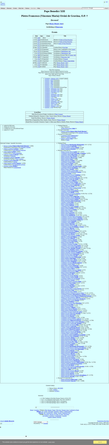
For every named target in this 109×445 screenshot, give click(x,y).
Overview (46, 414)
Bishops (3, 8)
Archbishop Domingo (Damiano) (71, 281)
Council (73, 49)
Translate (45, 423)
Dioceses (9, 8)
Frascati (66, 59)
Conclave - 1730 (49, 107)
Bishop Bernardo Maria (70, 336)
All (42, 411)
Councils (64, 416)
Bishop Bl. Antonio (67, 356)
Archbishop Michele (69, 167)
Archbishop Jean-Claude (70, 206)
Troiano (71, 363)
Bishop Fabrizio (67, 159)
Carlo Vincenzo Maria (71, 288)
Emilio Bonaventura (68, 128)
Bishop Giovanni (68, 238)
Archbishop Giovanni (73, 153)
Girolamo (11, 160)
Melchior (69, 237)
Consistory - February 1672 (51, 78)
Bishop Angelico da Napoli (70, 324)
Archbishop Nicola (69, 241)
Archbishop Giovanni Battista (72, 219)
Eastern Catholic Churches (54, 417)
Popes (53, 410)
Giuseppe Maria (69, 333)
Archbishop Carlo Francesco (70, 235)
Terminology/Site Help (103, 421)
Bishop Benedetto (68, 229)
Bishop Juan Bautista (69, 342)
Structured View (66, 413)
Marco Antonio (69, 182)
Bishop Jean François (69, 209)
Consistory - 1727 (49, 97)
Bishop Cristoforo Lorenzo (70, 300)
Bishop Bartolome (68, 280)
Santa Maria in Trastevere (19, 150)
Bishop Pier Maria (69, 261)
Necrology (66, 414)
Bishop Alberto (67, 208)
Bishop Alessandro (68, 234)
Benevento (59, 27)
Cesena (71, 55)
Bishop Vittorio (68, 213)
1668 (38, 39)
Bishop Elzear (72, 251)
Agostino (67, 202)
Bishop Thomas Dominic (70, 231)
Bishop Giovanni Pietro (69, 255)
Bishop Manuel (69, 310)
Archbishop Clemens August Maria (73, 298)
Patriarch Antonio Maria (70, 196)
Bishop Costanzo (67, 138)
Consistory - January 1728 (51, 99)
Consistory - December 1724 (52, 91)
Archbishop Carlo (67, 192)
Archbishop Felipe (71, 248)
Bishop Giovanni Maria (71, 313)
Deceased (50, 411)
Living (45, 411)
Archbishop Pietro (68, 368)
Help (38, 8)
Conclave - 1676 (49, 80)
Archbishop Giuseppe (68, 162)
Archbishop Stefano (69, 135)
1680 (38, 55)
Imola (67, 140)
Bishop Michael (72, 144)
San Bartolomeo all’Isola (19, 164)
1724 (38, 63)
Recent (51, 414)
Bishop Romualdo (68, 381)
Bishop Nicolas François (70, 360)
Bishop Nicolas (67, 242)
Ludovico (11, 154)
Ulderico (11, 148)
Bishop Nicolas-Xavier (70, 254)
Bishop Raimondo (68, 339)
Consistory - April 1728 (50, 100)
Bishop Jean (66, 369)
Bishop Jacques (67, 301)
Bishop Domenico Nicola (71, 175)
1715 (38, 61)
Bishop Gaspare (68, 285)
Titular (55, 413)
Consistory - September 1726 (52, 94)
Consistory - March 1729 (51, 103)
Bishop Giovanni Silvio (69, 291)
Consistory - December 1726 (52, 96)
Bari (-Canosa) (59, 114)
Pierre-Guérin (69, 179)
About (7, 421)
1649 (38, 38)
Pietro (67, 205)
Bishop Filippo (67, 211)
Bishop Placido (68, 232)
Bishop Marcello (68, 160)
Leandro (70, 327)
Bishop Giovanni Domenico (70, 297)
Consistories (58, 416)
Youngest (56, 411)
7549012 (55, 389)
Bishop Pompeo (67, 169)
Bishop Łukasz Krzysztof (71, 257)
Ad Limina (45, 416)
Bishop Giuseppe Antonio (70, 370)
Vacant (59, 413)
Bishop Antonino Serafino (70, 177)
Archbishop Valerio (68, 222)
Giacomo (69, 146)
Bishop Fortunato (67, 345)
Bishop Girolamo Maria (69, 260)
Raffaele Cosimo (71, 323)
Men (46, 410)
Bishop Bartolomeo (70, 200)
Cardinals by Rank (74, 410)
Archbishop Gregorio (72, 226)
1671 (38, 41)
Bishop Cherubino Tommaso (71, 252)
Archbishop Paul (71, 320)
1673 (38, 49)
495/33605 (60, 388)
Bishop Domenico (69, 157)
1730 (38, 66)
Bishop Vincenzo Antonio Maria (72, 349)
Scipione (10, 166)
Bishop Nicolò (67, 195)
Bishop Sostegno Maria (69, 225)
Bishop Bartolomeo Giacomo (72, 362)
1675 (38, 51)
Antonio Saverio (69, 277)
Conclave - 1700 (49, 84)
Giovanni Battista (70, 147)
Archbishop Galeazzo (12, 157)
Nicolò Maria (69, 176)
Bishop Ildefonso (68, 376)
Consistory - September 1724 (52, 88)
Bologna (13, 156)
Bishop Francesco (68, 326)
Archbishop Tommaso (69, 244)
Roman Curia (65, 410)
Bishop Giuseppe (67, 163)
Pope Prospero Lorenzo (70, 185)
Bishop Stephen (68, 224)
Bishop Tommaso (68, 149)
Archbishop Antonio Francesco (71, 270)
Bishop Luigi (66, 173)
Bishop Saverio (67, 306)
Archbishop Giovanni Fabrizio (71, 311)
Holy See (21, 8)
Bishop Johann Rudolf (70, 359)
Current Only (49, 413)
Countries (36, 410)
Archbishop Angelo (68, 317)
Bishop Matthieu (68, 258)
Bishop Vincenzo (67, 212)
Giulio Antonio (12, 163)
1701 (38, 59)
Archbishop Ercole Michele (71, 172)
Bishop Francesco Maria (69, 340)
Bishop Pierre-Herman (69, 309)
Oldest (61, 411)
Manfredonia (64, 51)
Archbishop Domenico (71, 166)
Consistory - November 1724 (52, 90)
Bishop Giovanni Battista (70, 199)
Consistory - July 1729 (50, 104)
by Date (56, 414)
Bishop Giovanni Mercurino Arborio (73, 375)
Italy (61, 24)
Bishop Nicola (68, 215)
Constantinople (17, 167)
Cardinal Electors (68, 411)
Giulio (67, 228)
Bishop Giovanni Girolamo (71, 247)
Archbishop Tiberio (69, 154)
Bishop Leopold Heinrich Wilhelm (73, 347)
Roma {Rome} (54, 24)
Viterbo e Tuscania (71, 137)
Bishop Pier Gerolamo (70, 330)
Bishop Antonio (67, 203)
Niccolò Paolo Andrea (71, 188)
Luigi (10, 151)
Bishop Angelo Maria (68, 283)
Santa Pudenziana (17, 153)
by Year (61, 414)
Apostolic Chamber (83, 132)
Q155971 (57, 391)
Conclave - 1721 (49, 86)
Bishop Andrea (67, 350)
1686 (38, 57)
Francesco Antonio (69, 170)
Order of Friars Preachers (66, 39)
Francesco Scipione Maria (72, 321)
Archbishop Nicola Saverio (70, 271)
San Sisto (65, 47)
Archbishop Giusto (68, 221)
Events (15, 8)
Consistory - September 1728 (52, 101)
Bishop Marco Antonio (69, 265)
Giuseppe (69, 190)
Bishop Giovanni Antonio (72, 366)
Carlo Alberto (73, 334)
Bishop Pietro (67, 164)
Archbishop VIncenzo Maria (71, 303)
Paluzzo (73, 131)
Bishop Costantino (68, 307)
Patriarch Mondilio (67, 186)
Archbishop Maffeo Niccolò (70, 278)
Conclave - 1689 (49, 81)
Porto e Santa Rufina (69, 61)
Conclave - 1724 (49, 87)
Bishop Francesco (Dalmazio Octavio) (72, 293)
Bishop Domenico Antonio (70, 198)
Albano (15, 161)
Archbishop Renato (68, 268)
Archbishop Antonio (68, 264)
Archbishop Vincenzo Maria (71, 216)
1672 (38, 45)
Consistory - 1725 (49, 93)
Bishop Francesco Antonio (71, 332)
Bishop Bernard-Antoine (69, 275)
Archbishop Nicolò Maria (71, 245)
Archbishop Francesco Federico (71, 218)
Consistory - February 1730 (51, 106)
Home (31, 410)
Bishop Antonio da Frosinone (70, 193)
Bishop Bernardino (67, 290)
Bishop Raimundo (67, 304)
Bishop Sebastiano (69, 379)
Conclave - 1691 (49, 83)
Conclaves (51, 416)
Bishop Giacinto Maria (69, 152)
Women (49, 410)
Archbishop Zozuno (69, 180)
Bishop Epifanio (68, 273)
